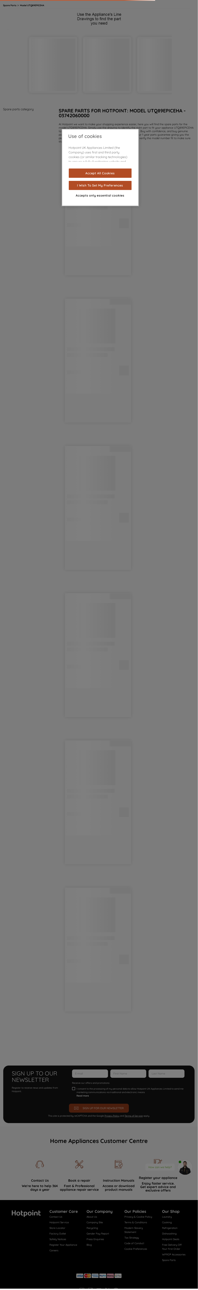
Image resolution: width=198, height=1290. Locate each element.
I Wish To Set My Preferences (100, 185)
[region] (100, 167)
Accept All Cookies (100, 173)
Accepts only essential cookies (100, 195)
